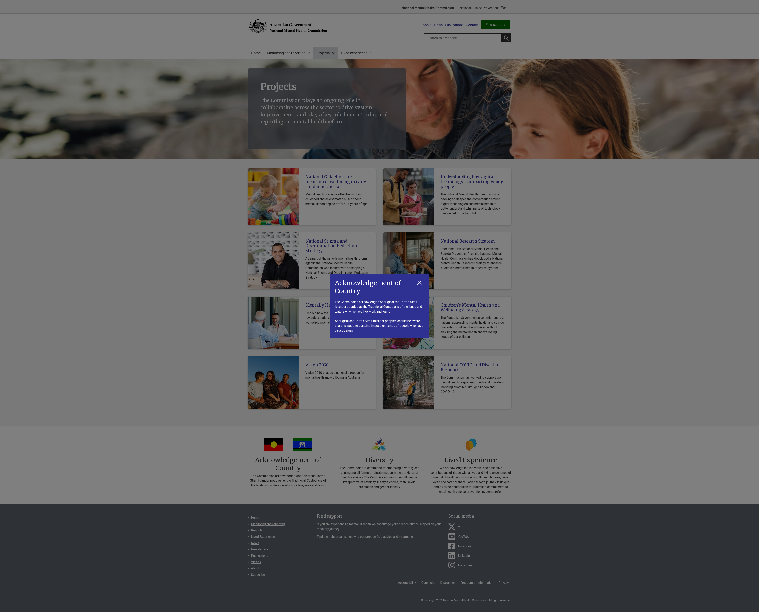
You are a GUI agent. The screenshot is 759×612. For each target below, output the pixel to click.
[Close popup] (419, 283)
